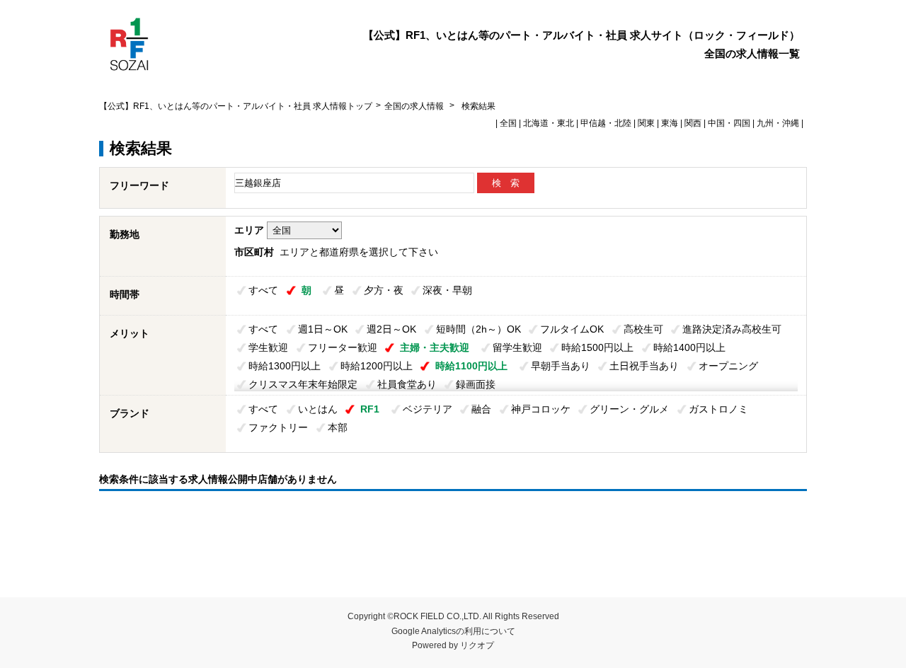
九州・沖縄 (778, 123)
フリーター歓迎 (342, 347)
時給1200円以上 (376, 366)
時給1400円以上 (689, 347)
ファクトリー (278, 427)
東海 (669, 123)
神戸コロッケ (540, 409)
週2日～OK (391, 329)
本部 (338, 427)
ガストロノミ (718, 409)
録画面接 (475, 384)
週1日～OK (323, 329)
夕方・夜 (383, 290)
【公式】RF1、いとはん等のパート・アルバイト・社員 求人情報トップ (235, 106)
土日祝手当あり (644, 366)
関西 (692, 123)
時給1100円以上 (471, 366)
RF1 (369, 409)
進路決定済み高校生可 (731, 329)
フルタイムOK (572, 329)
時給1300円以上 (284, 366)
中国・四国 (729, 123)
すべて (263, 290)
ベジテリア (427, 409)
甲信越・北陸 (605, 123)
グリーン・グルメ (629, 409)
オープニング (728, 366)
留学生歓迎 (517, 347)
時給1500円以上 (597, 347)
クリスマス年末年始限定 (302, 384)
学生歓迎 (268, 347)
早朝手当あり (560, 366)
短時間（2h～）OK (478, 329)
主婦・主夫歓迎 (434, 347)
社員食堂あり (407, 384)
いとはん (318, 409)
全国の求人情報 (415, 106)
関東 (646, 123)
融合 (481, 409)
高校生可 (643, 329)
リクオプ (477, 645)
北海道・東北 (548, 123)
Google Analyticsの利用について (453, 631)
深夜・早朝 (447, 290)
